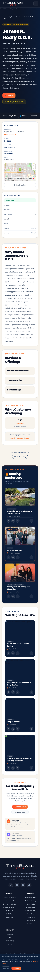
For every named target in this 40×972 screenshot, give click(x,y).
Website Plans (30, 917)
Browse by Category (9, 907)
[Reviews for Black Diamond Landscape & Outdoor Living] (17, 521)
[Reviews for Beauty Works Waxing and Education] (17, 596)
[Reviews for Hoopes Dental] (17, 729)
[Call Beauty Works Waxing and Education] (8, 596)
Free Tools (30, 924)
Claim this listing (20, 457)
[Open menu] (35, 3)
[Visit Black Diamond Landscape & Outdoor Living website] (13, 521)
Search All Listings (10, 897)
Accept (16, 968)
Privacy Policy (9, 941)
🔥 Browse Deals (20, 807)
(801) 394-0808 (9, 141)
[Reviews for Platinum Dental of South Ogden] (17, 653)
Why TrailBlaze (30, 907)
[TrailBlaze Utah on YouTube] (17, 885)
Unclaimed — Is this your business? (16, 24)
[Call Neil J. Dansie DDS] (8, 557)
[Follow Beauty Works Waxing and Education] (31, 596)
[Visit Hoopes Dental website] (13, 729)
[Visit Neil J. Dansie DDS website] (13, 557)
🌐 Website (23, 116)
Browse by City (10, 901)
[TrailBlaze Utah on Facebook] (23, 885)
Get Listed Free (30, 897)
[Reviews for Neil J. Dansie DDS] (17, 557)
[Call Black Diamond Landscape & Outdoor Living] (8, 521)
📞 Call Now (9, 95)
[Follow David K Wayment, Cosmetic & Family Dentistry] (31, 768)
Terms (10, 944)
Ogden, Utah (8, 153)
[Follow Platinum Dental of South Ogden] (31, 653)
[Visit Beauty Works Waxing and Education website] (13, 596)
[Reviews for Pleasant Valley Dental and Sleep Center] (17, 692)
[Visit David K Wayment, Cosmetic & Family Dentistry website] (13, 768)
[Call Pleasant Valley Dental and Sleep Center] (8, 692)
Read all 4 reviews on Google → (20, 438)
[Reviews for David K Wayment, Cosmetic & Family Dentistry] (17, 768)
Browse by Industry (9, 904)
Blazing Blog (9, 917)
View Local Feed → (20, 812)
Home (4, 17)
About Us (10, 934)
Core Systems (30, 920)
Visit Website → (9, 147)
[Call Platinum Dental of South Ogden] (8, 653)
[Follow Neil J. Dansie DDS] (31, 557)
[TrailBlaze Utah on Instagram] (11, 885)
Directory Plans (30, 911)
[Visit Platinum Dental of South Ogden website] (13, 653)
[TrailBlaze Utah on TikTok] (29, 885)
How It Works (30, 904)
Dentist (18, 17)
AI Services (30, 914)
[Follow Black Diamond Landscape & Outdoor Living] (31, 521)
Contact (9, 937)
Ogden (11, 17)
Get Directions (21, 185)
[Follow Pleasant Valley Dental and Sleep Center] (31, 692)
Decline (6, 968)
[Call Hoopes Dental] (8, 729)
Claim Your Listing (30, 901)
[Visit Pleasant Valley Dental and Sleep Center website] (13, 692)
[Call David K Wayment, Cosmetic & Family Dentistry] (8, 768)
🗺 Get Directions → (10, 135)
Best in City (9, 911)
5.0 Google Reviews (14, 102)
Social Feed (9, 914)
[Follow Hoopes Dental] (31, 729)
